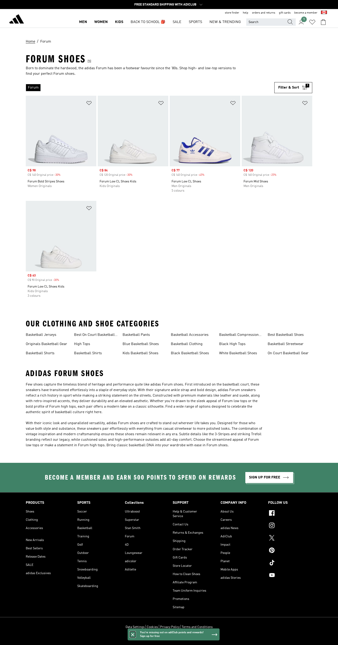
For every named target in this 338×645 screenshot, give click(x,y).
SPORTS (195, 22)
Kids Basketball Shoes (140, 353)
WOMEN (101, 22)
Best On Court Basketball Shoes (94, 335)
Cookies (152, 627)
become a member (305, 13)
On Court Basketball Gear (288, 353)
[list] (150, 87)
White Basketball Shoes (238, 353)
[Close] (132, 634)
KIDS (119, 22)
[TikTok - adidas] (290, 563)
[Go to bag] (323, 22)
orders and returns (263, 13)
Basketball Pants (136, 335)
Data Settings (135, 627)
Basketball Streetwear (286, 344)
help (245, 13)
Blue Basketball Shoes (141, 344)
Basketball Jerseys (41, 335)
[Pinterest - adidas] (290, 551)
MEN (83, 22)
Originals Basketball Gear (46, 344)
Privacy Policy (170, 627)
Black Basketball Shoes (190, 353)
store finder (232, 13)
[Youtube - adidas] (290, 576)
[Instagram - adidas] (290, 526)
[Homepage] (16, 19)
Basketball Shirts (88, 353)
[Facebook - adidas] (290, 513)
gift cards (285, 13)
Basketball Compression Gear (239, 335)
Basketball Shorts (40, 353)
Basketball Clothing (187, 344)
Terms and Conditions (197, 627)
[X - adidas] (290, 538)
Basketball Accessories (190, 335)
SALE (177, 22)
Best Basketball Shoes (286, 335)
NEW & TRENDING (225, 22)
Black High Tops (232, 344)
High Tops (82, 344)
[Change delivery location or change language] (324, 13)
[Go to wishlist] (312, 22)
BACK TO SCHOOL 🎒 (148, 22)
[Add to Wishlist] (89, 103)
